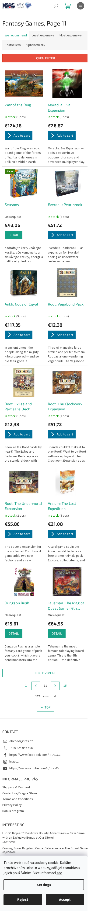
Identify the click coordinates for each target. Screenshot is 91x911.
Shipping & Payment (16, 787)
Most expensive (71, 35)
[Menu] (80, 5)
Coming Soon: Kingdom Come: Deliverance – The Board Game (45, 848)
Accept (65, 899)
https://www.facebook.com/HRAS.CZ (35, 755)
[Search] (56, 5)
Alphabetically (35, 45)
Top (47, 707)
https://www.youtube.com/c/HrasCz (34, 768)
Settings (44, 884)
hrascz (14, 761)
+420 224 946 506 (21, 748)
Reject (22, 899)
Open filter (45, 58)
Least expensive (43, 35)
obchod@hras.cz (21, 741)
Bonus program (13, 811)
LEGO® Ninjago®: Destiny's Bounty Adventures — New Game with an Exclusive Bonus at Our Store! (43, 835)
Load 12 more (45, 673)
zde (59, 873)
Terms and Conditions (17, 799)
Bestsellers (13, 45)
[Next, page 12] (55, 686)
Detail (13, 235)
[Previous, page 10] (36, 686)
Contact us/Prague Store (19, 793)
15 (65, 685)
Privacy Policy (12, 805)
